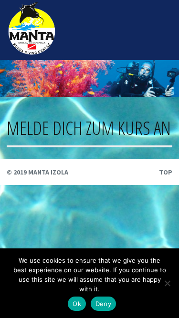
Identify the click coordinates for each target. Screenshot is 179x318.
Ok (77, 304)
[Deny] (167, 283)
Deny (103, 304)
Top (165, 172)
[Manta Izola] (32, 52)
